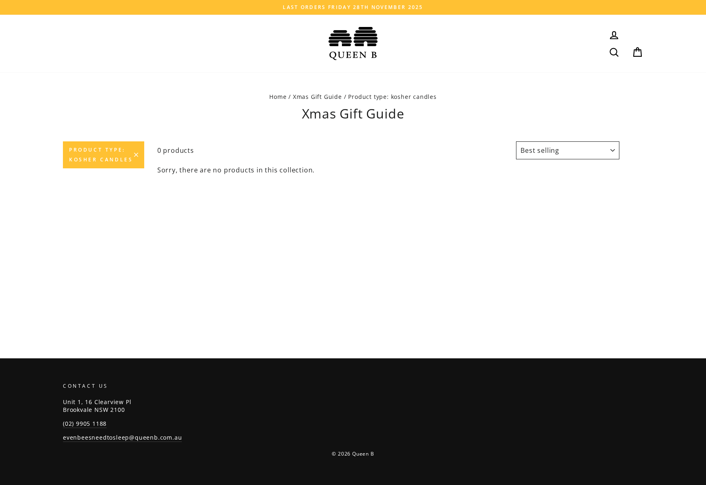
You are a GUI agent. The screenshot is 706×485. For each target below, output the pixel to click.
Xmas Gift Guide (317, 97)
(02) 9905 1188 (85, 423)
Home (277, 97)
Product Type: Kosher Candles (101, 154)
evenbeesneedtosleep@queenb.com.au (122, 437)
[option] (353, 7)
